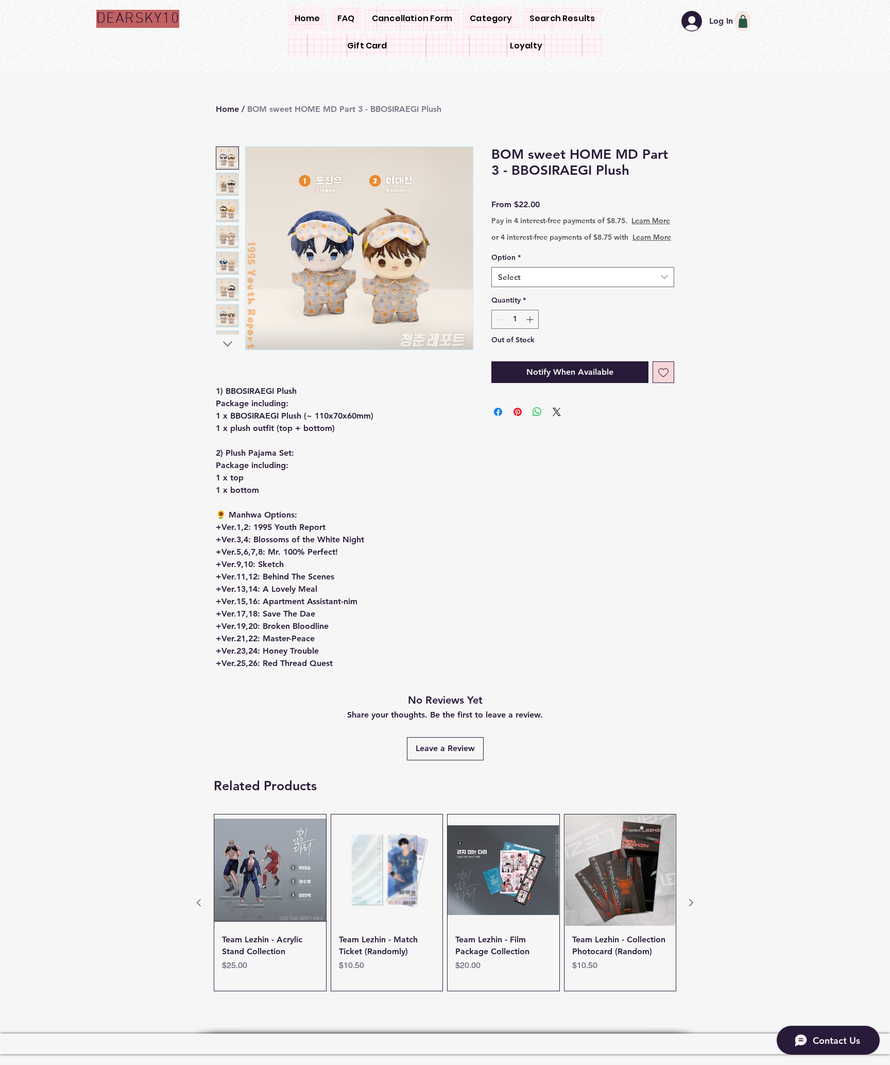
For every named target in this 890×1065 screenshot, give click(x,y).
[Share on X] (557, 432)
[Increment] (530, 340)
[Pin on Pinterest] (517, 432)
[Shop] (742, 21)
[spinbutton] (515, 340)
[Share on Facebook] (498, 432)
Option (506, 277)
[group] (445, 902)
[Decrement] (499, 340)
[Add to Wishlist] (663, 393)
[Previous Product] (199, 902)
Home (227, 109)
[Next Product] (691, 902)
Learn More (572, 231)
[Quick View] (270, 870)
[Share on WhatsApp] (537, 432)
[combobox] (582, 298)
